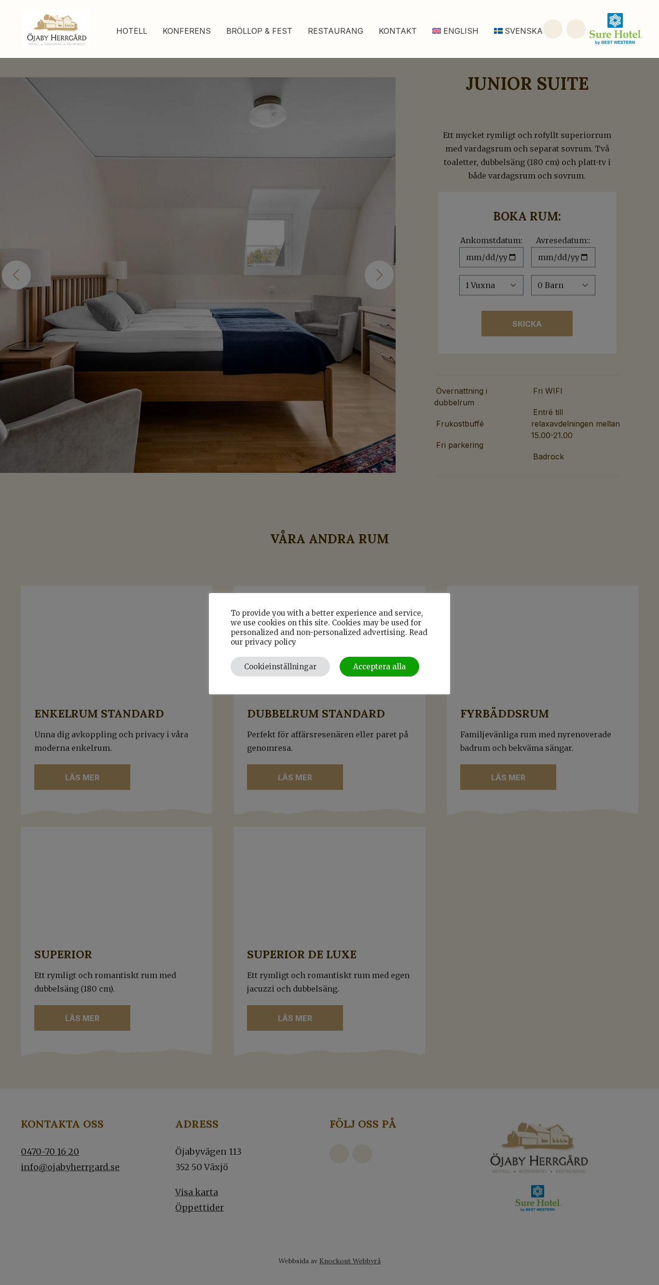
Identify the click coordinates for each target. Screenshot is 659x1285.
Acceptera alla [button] (379, 666)
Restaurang (335, 31)
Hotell (131, 31)
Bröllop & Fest (259, 31)
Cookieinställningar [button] (280, 666)
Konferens (187, 31)
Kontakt (398, 31)
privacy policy (270, 642)
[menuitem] (455, 31)
